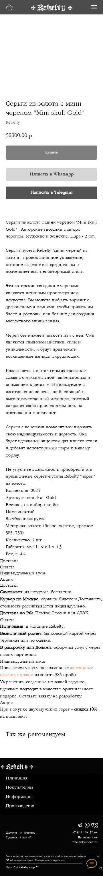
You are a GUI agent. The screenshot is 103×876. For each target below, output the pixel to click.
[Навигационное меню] (94, 7)
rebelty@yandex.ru (84, 842)
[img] (80, 825)
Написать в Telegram (51, 193)
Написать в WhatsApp (52, 174)
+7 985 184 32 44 (85, 832)
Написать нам (87, 837)
